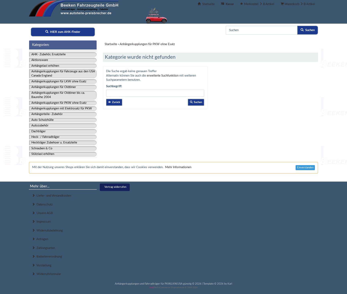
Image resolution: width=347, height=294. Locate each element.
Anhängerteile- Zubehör (47, 114)
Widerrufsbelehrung (49, 230)
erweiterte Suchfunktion (163, 75)
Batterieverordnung (48, 256)
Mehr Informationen (178, 167)
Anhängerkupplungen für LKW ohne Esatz (58, 81)
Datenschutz (44, 204)
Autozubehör (39, 125)
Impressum (43, 221)
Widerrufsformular (48, 274)
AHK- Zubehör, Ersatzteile (48, 54)
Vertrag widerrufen (115, 187)
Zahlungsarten (45, 248)
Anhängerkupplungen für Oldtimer (53, 87)
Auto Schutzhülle (42, 119)
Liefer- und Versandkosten (53, 195)
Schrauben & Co (41, 148)
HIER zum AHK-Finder (64, 31)
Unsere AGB (44, 213)
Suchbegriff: (114, 86)
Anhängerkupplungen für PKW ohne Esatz (59, 102)
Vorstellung (43, 265)
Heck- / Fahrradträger (45, 136)
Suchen (309, 30)
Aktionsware (39, 60)
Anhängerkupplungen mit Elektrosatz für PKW (61, 108)
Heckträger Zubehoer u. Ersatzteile (54, 142)
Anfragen (41, 239)
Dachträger (38, 131)
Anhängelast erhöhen (45, 65)
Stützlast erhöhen (42, 154)
